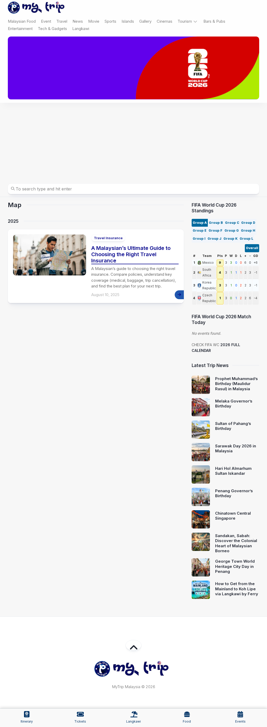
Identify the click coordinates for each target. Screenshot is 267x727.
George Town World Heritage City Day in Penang (235, 566)
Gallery (145, 21)
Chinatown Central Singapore (233, 516)
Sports (110, 21)
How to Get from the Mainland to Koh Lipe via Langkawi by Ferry (236, 588)
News (77, 21)
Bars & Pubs (214, 21)
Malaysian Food (22, 21)
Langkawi (80, 28)
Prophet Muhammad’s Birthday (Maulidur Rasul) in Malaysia (236, 383)
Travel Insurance (108, 238)
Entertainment (20, 28)
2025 (13, 221)
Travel (61, 21)
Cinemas (164, 21)
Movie (93, 21)
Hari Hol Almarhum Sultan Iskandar (233, 471)
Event (46, 21)
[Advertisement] (133, 141)
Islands (128, 21)
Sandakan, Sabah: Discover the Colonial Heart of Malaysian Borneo (236, 543)
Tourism (185, 21)
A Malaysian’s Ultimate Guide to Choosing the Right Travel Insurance (131, 254)
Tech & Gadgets (52, 28)
